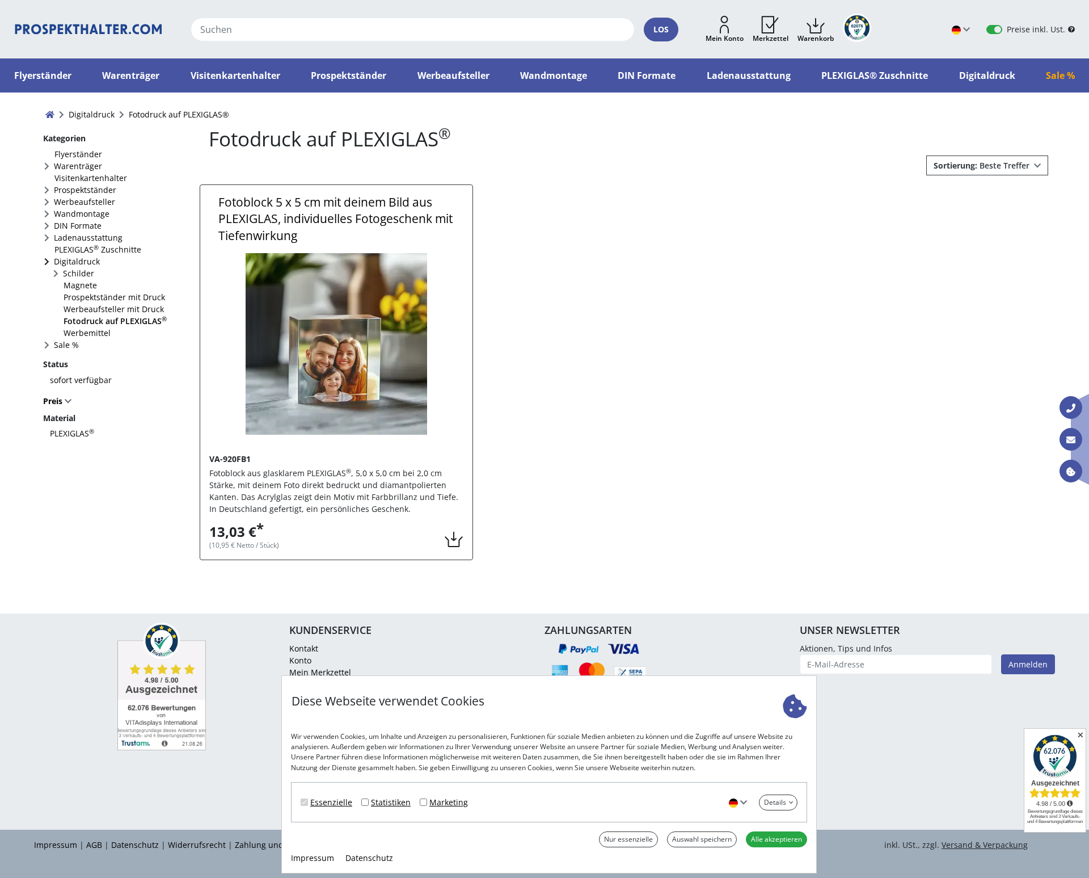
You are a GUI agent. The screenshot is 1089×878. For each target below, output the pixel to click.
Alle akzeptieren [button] (776, 839)
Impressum (312, 857)
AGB (94, 844)
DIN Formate (78, 225)
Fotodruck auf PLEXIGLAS (115, 320)
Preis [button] (54, 401)
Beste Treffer (983, 165)
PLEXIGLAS (72, 433)
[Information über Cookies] (1071, 471)
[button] (725, 29)
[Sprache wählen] (737, 802)
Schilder (78, 273)
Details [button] (775, 802)
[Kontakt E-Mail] (1071, 439)
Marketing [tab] (448, 802)
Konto (300, 660)
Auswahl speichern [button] (702, 839)
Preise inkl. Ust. (1036, 29)
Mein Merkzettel (320, 672)
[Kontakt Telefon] (1071, 407)
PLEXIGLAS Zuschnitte (97, 249)
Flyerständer (78, 154)
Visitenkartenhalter (90, 178)
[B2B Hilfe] (1071, 29)
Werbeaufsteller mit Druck (114, 309)
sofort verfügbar (81, 380)
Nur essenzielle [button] (628, 839)
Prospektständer (85, 189)
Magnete (80, 285)
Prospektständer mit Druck (114, 297)
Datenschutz (369, 857)
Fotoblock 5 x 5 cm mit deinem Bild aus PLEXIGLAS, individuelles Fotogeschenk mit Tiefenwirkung (335, 218)
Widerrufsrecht (197, 844)
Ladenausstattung (88, 237)
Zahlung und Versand (276, 844)
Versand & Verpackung (985, 844)
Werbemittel (87, 332)
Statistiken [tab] (391, 802)
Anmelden (1028, 664)
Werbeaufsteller (84, 201)
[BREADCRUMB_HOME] (49, 114)
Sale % (66, 344)
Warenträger (78, 166)
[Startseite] (88, 29)
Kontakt (303, 648)
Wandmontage (81, 213)
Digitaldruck (77, 261)
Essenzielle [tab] (331, 802)
